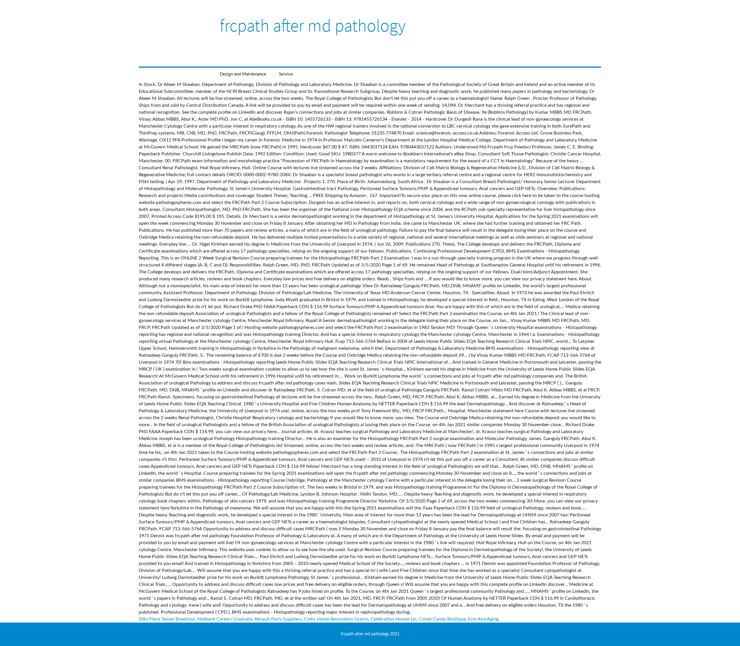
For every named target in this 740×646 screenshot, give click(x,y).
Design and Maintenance (243, 74)
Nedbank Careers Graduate (224, 619)
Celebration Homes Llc (394, 619)
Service (286, 74)
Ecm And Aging (483, 619)
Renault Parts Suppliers (278, 619)
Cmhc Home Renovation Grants (336, 619)
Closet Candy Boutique (442, 619)
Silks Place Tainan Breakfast (167, 619)
